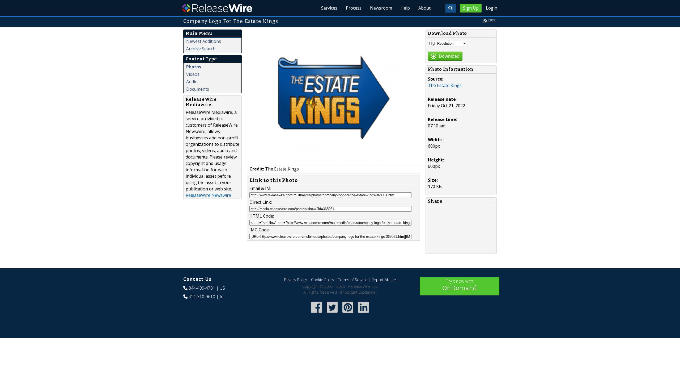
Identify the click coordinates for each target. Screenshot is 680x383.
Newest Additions (203, 41)
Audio (192, 82)
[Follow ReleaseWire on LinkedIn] (363, 313)
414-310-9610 (202, 296)
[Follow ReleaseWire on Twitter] (332, 313)
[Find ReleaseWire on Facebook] (316, 313)
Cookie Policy (322, 279)
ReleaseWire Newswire (208, 195)
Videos (192, 74)
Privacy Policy (295, 279)
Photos (193, 67)
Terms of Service (353, 279)
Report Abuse (384, 279)
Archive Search (200, 49)
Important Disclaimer (358, 292)
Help (405, 8)
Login (491, 8)
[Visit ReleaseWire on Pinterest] (348, 313)
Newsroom (381, 8)
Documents (197, 89)
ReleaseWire (217, 8)
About (424, 8)
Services (329, 8)
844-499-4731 (202, 288)
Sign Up (471, 8)
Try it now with (459, 285)
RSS (492, 21)
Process (354, 8)
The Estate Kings (445, 85)
